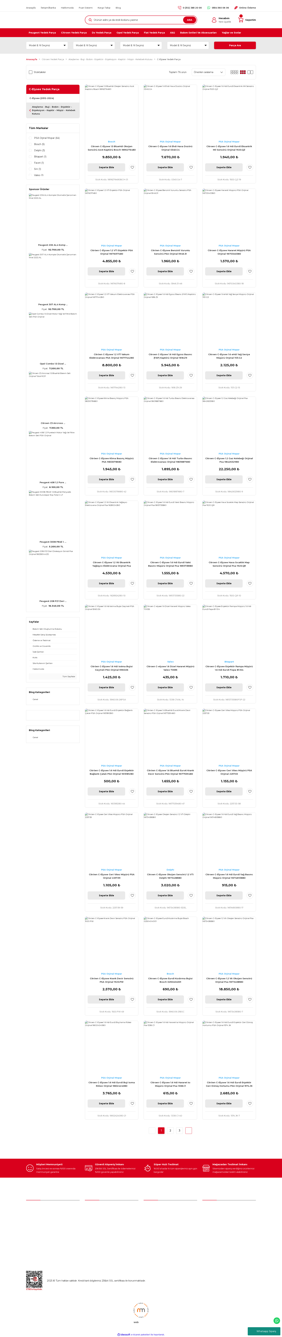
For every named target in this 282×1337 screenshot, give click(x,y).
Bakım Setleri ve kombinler (159, 1207)
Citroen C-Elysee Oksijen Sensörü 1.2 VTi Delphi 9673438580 (170, 876)
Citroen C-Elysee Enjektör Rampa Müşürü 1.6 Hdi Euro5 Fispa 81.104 (229, 668)
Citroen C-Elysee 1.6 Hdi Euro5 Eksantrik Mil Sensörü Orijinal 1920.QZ (229, 148)
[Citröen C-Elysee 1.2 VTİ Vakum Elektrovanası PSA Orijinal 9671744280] (111, 319)
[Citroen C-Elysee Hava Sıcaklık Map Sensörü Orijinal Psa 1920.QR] (229, 527)
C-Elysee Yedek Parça (168, 59)
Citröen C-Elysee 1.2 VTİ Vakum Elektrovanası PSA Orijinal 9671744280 (111, 356)
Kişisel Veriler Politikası (214, 1234)
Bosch (111, 141)
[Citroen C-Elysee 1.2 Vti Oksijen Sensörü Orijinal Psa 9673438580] (229, 943)
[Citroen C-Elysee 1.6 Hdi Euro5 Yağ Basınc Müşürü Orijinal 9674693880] (229, 839)
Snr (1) (37, 169)
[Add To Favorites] (132, 167)
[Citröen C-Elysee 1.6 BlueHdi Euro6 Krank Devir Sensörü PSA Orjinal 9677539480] (170, 735)
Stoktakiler (40, 72)
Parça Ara (235, 45)
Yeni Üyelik (91, 1207)
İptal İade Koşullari (212, 1227)
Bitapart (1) (40, 156)
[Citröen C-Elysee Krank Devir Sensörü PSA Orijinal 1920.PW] (111, 943)
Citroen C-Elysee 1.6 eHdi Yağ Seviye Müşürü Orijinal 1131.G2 (229, 356)
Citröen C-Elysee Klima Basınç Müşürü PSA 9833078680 (112, 460)
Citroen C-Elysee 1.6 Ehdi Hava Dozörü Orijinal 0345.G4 (170, 148)
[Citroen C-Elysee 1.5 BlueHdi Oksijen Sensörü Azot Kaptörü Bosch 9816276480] (111, 111)
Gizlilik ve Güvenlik (212, 1221)
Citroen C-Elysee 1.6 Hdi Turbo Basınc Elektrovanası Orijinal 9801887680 (170, 460)
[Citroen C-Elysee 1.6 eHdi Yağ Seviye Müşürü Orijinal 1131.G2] (229, 319)
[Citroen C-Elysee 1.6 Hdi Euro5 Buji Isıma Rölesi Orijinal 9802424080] (111, 1047)
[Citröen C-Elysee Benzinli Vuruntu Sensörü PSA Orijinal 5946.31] (170, 215)
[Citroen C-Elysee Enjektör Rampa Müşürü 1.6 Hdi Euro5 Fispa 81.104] (229, 631)
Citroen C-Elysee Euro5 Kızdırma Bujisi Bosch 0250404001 (170, 980)
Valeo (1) (38, 175)
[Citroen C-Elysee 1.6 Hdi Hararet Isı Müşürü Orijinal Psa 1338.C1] (170, 1047)
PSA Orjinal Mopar (170, 141)
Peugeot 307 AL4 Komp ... (53, 304)
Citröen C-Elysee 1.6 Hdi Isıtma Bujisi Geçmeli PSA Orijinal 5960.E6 (112, 668)
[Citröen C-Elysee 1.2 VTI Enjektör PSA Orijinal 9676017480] (111, 215)
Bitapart (229, 661)
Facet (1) (39, 162)
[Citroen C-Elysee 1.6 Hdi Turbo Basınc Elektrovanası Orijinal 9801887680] (170, 423)
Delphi (170, 869)
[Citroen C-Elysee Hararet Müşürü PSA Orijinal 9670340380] (229, 215)
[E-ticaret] (140, 1334)
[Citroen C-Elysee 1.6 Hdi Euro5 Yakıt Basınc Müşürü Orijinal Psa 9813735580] (170, 527)
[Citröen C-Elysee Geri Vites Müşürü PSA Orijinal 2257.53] (229, 735)
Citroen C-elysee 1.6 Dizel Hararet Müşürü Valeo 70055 (170, 668)
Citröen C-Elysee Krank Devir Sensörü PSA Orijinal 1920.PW (111, 980)
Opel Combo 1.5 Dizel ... (53, 363)
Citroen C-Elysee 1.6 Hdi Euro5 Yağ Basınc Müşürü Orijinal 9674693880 (229, 876)
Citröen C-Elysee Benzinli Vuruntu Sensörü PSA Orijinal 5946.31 (170, 252)
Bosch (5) (39, 144)
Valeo (170, 661)
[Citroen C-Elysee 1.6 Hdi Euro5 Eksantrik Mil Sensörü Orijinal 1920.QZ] (229, 111)
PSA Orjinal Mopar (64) (47, 138)
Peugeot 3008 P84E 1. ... (53, 541)
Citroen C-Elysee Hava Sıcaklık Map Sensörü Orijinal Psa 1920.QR (229, 564)
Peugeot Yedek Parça (156, 1214)
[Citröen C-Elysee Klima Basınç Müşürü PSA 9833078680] (111, 423)
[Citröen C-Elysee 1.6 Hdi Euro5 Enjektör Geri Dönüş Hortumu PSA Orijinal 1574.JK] (229, 1047)
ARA (189, 19)
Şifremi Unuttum (94, 1221)
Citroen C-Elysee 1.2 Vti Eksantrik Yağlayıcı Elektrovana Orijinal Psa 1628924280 (112, 564)
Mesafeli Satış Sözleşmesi (216, 1214)
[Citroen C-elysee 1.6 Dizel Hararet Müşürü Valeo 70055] (170, 631)
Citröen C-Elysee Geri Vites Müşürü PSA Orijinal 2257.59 (111, 876)
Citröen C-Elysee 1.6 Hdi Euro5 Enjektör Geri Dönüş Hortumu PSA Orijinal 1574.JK (229, 1084)
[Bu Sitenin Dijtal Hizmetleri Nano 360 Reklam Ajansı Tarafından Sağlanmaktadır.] (141, 1312)
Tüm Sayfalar (68, 676)
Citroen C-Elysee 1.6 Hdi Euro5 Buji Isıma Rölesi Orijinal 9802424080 (111, 1084)
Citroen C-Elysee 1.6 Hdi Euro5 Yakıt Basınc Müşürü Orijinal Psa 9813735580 (170, 564)
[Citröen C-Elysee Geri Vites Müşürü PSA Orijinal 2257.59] (111, 839)
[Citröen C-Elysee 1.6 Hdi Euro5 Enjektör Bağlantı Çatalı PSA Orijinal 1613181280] (111, 735)
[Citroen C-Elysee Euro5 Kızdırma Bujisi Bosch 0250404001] (170, 943)
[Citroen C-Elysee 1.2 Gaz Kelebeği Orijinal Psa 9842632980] (229, 423)
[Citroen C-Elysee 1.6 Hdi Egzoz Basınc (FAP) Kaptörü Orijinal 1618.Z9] (170, 319)
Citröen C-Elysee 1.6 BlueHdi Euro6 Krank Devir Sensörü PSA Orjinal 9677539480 (170, 772)
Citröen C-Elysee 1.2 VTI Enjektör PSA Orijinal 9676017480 (111, 252)
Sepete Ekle (106, 167)
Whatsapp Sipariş (266, 1331)
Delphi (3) (39, 150)
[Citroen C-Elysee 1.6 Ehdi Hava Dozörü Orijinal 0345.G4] (170, 111)
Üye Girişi (90, 1214)
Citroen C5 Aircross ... (53, 423)
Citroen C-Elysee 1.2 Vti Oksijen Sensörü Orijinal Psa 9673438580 (229, 980)
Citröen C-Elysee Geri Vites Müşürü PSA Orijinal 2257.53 (229, 772)
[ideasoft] (123, 1334)
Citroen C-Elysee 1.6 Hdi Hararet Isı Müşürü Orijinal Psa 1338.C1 (170, 1084)
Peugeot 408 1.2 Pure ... (53, 482)
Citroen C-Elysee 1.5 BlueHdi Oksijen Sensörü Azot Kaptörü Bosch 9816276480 (112, 148)
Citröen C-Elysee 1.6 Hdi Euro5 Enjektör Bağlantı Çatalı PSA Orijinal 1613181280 (111, 772)
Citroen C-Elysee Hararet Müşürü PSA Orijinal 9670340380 (229, 252)
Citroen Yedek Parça (155, 1221)
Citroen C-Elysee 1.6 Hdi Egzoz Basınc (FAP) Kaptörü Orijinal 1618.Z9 (170, 356)
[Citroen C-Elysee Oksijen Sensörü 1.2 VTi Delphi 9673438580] (170, 839)
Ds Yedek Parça (153, 1227)
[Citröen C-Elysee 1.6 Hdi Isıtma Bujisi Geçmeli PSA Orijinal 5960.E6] (111, 631)
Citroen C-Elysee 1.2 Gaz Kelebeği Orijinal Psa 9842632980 (229, 460)
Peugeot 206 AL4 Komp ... (53, 245)
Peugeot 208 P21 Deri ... (52, 601)
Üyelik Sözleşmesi (212, 1207)
